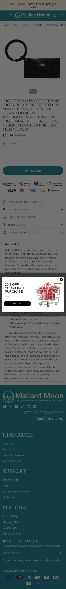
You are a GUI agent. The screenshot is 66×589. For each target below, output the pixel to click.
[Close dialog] (61, 279)
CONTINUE (17, 304)
